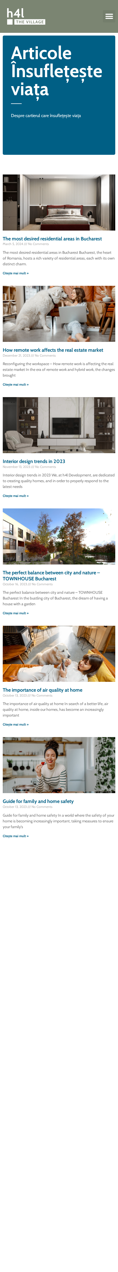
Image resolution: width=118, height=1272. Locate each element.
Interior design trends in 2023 (34, 461)
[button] (109, 16)
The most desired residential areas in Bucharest (52, 239)
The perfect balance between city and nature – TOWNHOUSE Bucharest (51, 576)
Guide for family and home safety (38, 801)
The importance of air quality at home (42, 690)
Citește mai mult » (16, 273)
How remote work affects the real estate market (53, 350)
